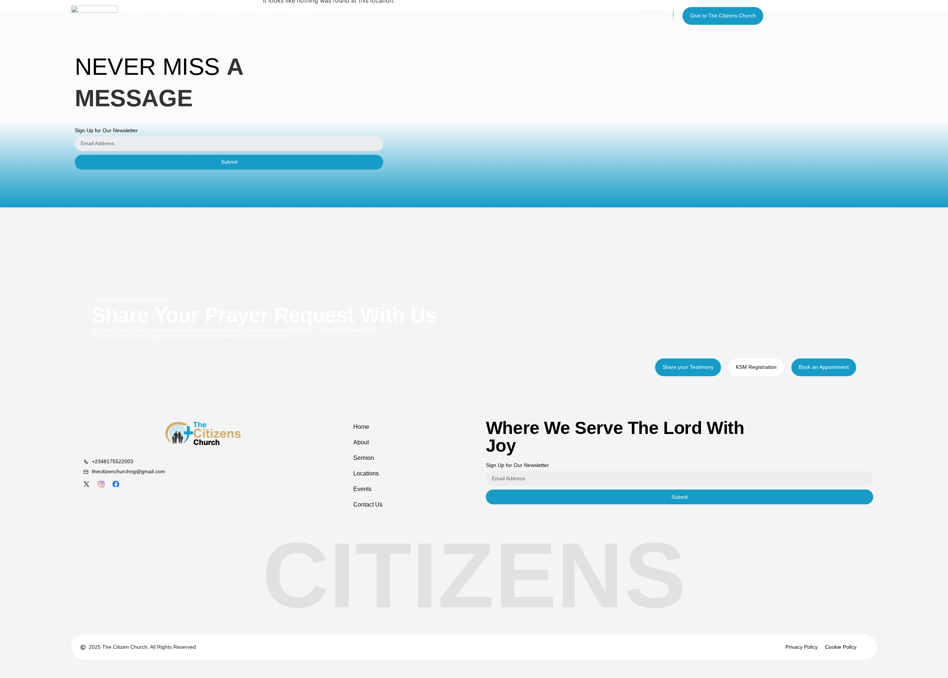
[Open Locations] (242, 11)
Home (361, 427)
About (361, 442)
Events (362, 489)
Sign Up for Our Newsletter (106, 130)
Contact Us (368, 504)
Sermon (363, 458)
